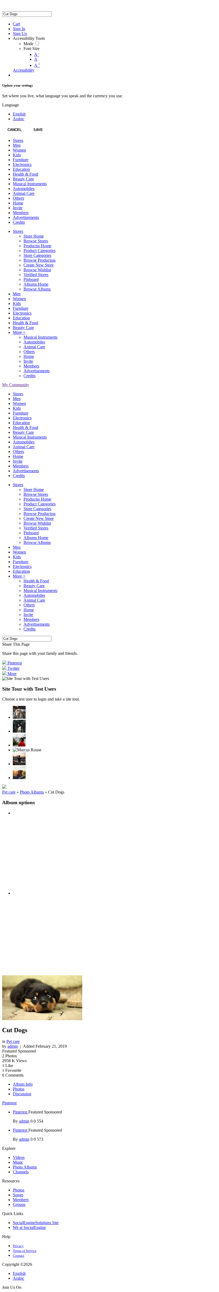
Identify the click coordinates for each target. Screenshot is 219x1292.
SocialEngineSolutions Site (35, 1222)
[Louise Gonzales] (19, 726)
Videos (19, 1157)
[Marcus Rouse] (27, 750)
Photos (18, 1089)
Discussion (22, 1094)
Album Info (23, 1084)
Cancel (14, 130)
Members (21, 1199)
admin (12, 1046)
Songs (18, 1195)
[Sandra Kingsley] (19, 712)
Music (18, 1162)
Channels (21, 1172)
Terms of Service (25, 1251)
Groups (19, 1204)
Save (38, 130)
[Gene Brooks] (19, 740)
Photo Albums (32, 792)
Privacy (18, 1246)
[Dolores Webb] (19, 758)
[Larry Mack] (19, 772)
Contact (18, 1256)
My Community (15, 384)
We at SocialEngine (29, 1227)
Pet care (8, 792)
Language (10, 105)
